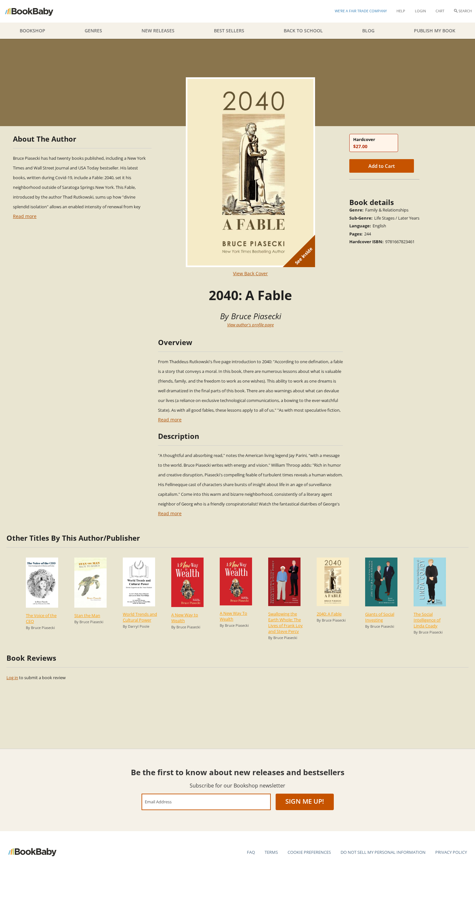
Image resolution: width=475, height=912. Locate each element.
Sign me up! (304, 801)
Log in (12, 677)
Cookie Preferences (309, 852)
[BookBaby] (34, 11)
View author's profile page (250, 325)
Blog (368, 30)
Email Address (158, 801)
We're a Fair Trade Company (361, 10)
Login (420, 10)
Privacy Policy (451, 852)
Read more (25, 216)
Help (400, 10)
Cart (440, 10)
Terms (271, 852)
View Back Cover (250, 273)
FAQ (251, 852)
